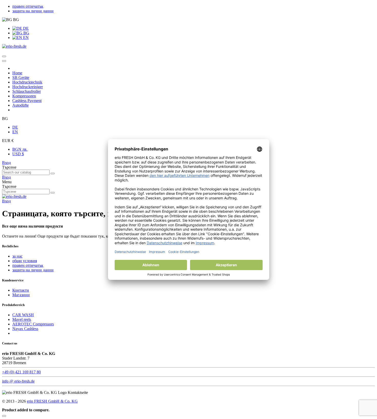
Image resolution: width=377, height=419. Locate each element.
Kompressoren (24, 96)
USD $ (18, 154)
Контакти (20, 290)
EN (25, 37)
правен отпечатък (27, 6)
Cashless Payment (27, 100)
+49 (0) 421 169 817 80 (21, 372)
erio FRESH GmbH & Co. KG (52, 401)
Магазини (21, 295)
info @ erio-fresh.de (18, 381)
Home (17, 73)
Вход (6, 162)
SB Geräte (20, 77)
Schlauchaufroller (26, 91)
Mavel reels (21, 319)
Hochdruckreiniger (27, 87)
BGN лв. (19, 149)
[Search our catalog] (53, 173)
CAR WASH (23, 315)
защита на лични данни (33, 11)
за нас (17, 256)
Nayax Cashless (25, 328)
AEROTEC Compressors (33, 324)
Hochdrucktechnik (27, 82)
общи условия (24, 261)
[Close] (4, 61)
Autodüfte (20, 105)
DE (25, 28)
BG (25, 33)
